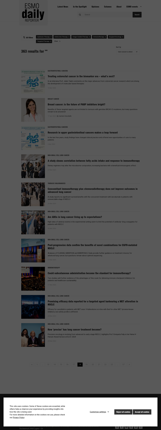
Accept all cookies (142, 412)
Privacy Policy (18, 417)
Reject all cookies (123, 412)
